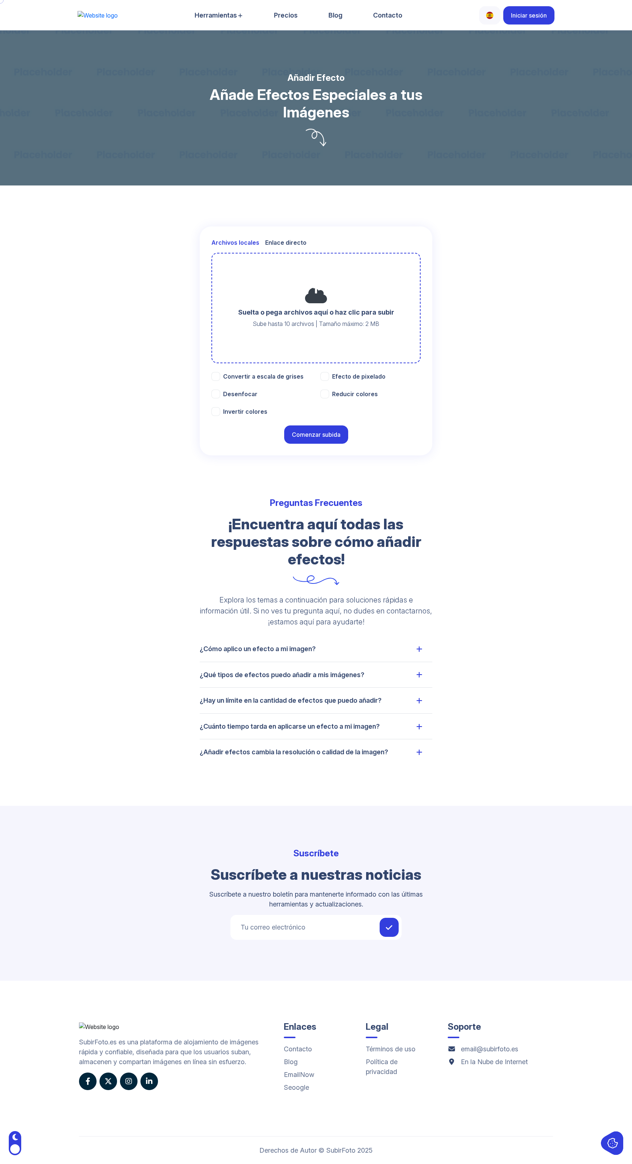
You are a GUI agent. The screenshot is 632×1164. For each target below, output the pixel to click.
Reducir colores (355, 394)
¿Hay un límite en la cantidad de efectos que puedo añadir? (290, 700)
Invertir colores (245, 411)
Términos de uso (390, 1049)
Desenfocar (240, 394)
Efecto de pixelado (358, 376)
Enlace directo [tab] (285, 242)
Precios (286, 15)
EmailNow (299, 1074)
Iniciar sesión (529, 15)
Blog (335, 15)
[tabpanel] (316, 308)
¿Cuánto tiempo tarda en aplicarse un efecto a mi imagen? (290, 726)
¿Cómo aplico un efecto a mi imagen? (258, 649)
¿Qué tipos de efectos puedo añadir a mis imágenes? (282, 675)
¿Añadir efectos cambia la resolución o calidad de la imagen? (294, 752)
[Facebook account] (88, 1081)
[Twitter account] (108, 1081)
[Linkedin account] (149, 1081)
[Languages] (489, 15)
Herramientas (216, 15)
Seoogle (296, 1087)
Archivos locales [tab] (235, 242)
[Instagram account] (129, 1081)
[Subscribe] (389, 927)
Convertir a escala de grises (263, 376)
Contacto (387, 15)
